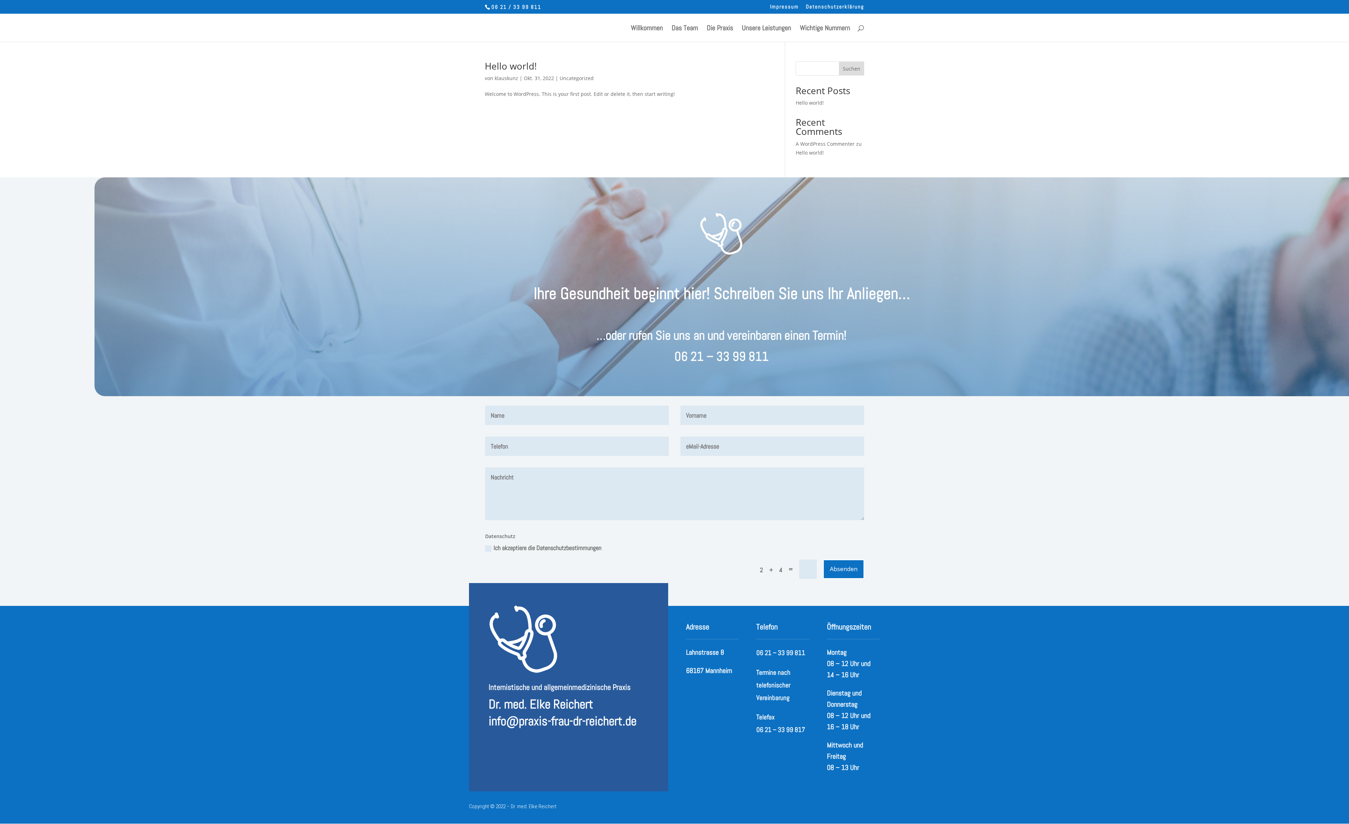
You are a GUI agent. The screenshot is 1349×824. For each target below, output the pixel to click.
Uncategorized (577, 78)
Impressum (784, 7)
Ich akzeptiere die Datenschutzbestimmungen (547, 548)
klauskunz (506, 78)
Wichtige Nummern (825, 28)
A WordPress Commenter (825, 143)
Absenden (844, 569)
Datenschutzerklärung (835, 7)
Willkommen (647, 28)
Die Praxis (720, 28)
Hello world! (511, 66)
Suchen (851, 68)
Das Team (685, 28)
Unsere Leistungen (766, 28)
